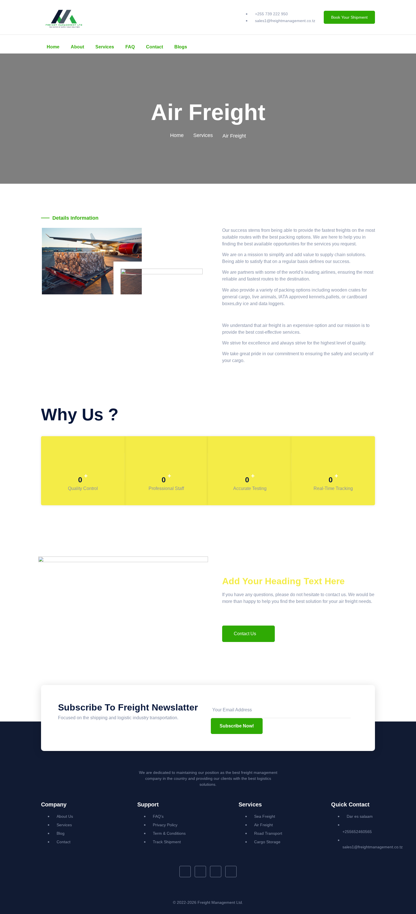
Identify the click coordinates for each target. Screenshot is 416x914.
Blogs (180, 46)
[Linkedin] (342, 44)
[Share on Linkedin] (215, 871)
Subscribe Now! (237, 726)
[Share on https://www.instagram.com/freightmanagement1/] (231, 871)
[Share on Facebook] (185, 871)
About (77, 46)
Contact (154, 46)
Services (104, 46)
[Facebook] (331, 44)
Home (53, 46)
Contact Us (245, 633)
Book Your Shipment (349, 17)
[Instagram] (353, 44)
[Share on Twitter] (200, 871)
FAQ (130, 46)
